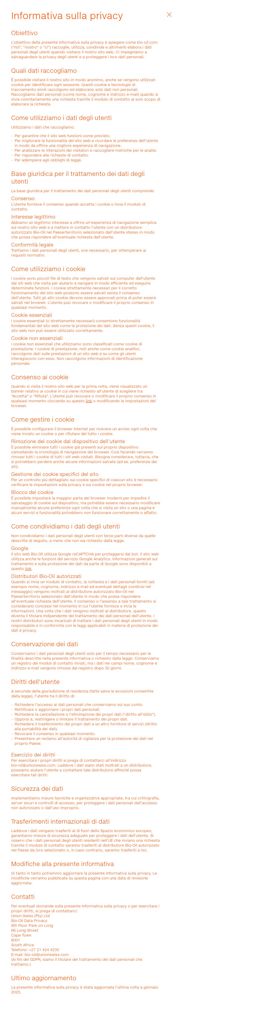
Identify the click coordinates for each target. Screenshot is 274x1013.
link (89, 400)
